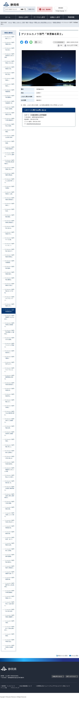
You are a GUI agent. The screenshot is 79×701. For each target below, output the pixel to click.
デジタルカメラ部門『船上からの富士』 (9, 476)
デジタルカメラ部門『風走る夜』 (9, 427)
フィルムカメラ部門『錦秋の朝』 (9, 532)
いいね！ (39, 42)
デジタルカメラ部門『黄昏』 (9, 130)
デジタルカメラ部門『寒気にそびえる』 (9, 62)
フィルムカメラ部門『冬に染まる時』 (9, 610)
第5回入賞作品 (57, 22)
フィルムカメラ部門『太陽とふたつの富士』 (9, 514)
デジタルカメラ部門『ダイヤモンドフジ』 (9, 298)
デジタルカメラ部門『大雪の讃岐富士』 (9, 119)
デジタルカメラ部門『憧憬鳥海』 (9, 90)
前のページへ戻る (63, 655)
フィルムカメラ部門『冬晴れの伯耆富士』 (9, 647)
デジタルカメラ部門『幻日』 (9, 210)
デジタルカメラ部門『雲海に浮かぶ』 (9, 168)
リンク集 (4, 687)
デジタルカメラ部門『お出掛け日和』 (9, 136)
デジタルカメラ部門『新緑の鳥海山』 (9, 255)
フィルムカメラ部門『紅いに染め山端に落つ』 (9, 628)
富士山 (31, 22)
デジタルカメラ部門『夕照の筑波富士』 (9, 148)
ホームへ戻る (74, 655)
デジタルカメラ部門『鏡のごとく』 (9, 37)
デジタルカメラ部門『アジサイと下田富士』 (9, 345)
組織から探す (55, 17)
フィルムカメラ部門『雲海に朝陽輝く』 (9, 616)
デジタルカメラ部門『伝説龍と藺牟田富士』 (9, 488)
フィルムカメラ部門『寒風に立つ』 (9, 597)
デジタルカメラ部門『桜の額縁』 (9, 267)
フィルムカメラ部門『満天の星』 (9, 508)
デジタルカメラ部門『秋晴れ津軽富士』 (9, 221)
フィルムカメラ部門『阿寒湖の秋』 (9, 526)
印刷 (61, 45)
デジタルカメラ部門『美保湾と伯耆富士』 (9, 433)
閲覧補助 (60, 8)
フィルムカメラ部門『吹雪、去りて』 (9, 538)
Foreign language (60, 10)
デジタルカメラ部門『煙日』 (9, 440)
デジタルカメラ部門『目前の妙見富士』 (9, 383)
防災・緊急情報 (46, 9)
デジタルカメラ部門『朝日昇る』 (9, 395)
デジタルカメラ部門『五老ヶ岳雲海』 (9, 107)
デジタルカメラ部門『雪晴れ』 (9, 357)
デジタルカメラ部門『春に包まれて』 (9, 250)
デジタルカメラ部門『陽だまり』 (9, 400)
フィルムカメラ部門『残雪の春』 (9, 578)
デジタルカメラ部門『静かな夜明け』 (9, 451)
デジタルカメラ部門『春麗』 (9, 142)
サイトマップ (15, 687)
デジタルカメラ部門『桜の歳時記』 (9, 278)
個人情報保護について (26, 686)
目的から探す (24, 17)
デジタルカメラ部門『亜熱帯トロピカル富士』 (9, 317)
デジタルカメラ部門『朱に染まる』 (9, 227)
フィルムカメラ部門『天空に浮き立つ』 (9, 521)
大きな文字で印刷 (72, 45)
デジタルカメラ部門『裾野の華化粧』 (9, 174)
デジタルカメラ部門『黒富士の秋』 (9, 113)
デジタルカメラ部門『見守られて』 (9, 363)
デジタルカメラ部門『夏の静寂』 (9, 215)
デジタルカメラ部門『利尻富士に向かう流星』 (9, 55)
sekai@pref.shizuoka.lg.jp (34, 123)
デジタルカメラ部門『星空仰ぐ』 (9, 351)
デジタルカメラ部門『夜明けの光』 (9, 67)
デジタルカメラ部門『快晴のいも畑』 (9, 193)
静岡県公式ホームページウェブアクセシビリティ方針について (53, 686)
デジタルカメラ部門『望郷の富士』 (9, 43)
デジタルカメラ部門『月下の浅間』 (9, 338)
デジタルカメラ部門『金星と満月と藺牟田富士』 (9, 496)
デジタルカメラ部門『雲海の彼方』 (9, 273)
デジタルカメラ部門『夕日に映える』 (9, 457)
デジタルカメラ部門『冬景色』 (9, 187)
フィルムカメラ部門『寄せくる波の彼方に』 (9, 603)
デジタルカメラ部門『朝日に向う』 (9, 305)
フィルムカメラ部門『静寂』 (9, 634)
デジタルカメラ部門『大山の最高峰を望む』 (9, 413)
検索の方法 (31, 9)
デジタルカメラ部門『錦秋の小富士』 (9, 284)
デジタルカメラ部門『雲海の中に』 (9, 233)
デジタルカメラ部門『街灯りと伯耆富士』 (9, 420)
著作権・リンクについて (8, 686)
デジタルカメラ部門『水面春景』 (9, 261)
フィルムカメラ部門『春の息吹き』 (9, 561)
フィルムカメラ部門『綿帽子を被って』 (9, 572)
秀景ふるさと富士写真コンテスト (43, 22)
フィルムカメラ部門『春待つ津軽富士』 (9, 567)
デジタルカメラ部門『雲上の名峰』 (9, 125)
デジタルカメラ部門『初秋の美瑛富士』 (9, 198)
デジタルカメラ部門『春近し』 (9, 85)
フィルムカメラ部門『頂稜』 (9, 621)
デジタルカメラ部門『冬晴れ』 (9, 406)
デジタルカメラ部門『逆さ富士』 (9, 49)
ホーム (7, 17)
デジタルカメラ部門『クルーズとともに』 (9, 369)
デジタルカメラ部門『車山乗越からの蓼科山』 (9, 332)
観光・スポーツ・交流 (19, 22)
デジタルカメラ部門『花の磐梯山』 (9, 96)
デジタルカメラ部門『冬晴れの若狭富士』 (9, 324)
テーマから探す (39, 17)
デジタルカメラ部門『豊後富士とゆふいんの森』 (9, 469)
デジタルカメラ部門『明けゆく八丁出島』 (9, 291)
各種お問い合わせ (57, 676)
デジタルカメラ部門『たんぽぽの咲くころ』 (9, 180)
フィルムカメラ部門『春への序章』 (9, 549)
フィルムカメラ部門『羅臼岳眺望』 (9, 555)
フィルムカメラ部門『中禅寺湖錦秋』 (9, 591)
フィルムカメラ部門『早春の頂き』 (9, 640)
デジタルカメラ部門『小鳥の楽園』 (9, 502)
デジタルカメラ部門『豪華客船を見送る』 (9, 377)
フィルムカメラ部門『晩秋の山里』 (9, 544)
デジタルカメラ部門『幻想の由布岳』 (9, 463)
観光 (27, 22)
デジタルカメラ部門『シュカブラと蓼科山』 (9, 154)
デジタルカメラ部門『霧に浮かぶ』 (9, 445)
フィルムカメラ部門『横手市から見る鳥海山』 (9, 585)
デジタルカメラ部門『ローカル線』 (9, 238)
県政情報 (71, 17)
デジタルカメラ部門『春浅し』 (9, 79)
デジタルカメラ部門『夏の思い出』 (9, 481)
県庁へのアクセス (71, 676)
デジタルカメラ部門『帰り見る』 (9, 73)
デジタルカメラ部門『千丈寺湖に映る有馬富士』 (9, 162)
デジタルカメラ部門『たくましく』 (9, 244)
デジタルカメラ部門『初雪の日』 (9, 389)
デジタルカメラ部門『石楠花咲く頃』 (9, 102)
